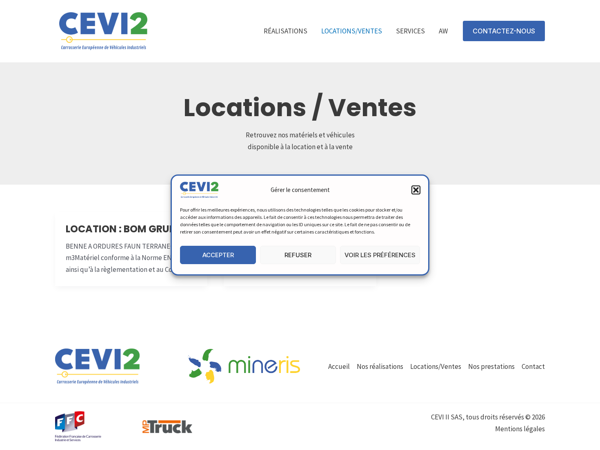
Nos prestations (491, 366)
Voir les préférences (380, 255)
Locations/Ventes (351, 30)
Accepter (218, 255)
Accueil (339, 366)
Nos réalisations (380, 366)
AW (443, 30)
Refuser (297, 255)
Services (410, 30)
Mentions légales (520, 428)
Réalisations (285, 30)
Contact (533, 366)
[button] (416, 190)
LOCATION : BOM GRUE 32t (129, 229)
